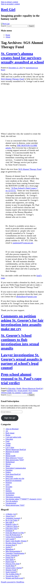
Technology (10, 495)
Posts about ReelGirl (13, 474)
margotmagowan (32, 68)
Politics (8, 472)
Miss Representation (13, 551)
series (8, 485)
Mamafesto (10, 549)
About (8, 37)
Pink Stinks (10, 559)
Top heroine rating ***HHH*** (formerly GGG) (24, 499)
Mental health (10, 456)
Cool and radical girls (13, 437)
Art (7, 431)
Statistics (9, 491)
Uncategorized (11, 503)
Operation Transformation (15, 553)
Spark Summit (11, 572)
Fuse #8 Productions (13, 535)
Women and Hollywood (14, 578)
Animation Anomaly (13, 518)
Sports (8, 489)
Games (8, 443)
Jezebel (8, 547)
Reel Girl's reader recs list (15, 478)
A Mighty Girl (11, 514)
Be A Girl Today (12, 520)
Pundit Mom (10, 566)
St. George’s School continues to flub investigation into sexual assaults (20, 341)
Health (18, 388)
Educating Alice (11, 529)
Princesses (9, 476)
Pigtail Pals (10, 557)
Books (8, 435)
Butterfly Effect (11, 524)
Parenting (9, 470)
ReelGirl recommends (13, 480)
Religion (9, 483)
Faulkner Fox (12, 391)
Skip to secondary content (10, 4)
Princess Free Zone (13, 564)
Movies (8, 464)
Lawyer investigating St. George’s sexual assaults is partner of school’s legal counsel (21, 361)
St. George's (16, 393)
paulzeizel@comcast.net (23, 243)
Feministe (9, 531)
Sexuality (9, 487)
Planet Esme (10, 562)
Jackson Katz (10, 545)
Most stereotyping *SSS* (15, 460)
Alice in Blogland (12, 429)
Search (3, 26)
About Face (10, 516)
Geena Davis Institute (13, 537)
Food (7, 441)
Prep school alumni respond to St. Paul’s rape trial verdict (21, 378)
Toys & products (12, 501)
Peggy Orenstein (12, 555)
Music (8, 466)
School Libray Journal (14, 568)
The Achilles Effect (13, 574)
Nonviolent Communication (16, 468)
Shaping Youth (11, 570)
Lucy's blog (10, 447)
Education (11, 388)
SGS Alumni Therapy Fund (12, 79)
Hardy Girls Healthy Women (16, 541)
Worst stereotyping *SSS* (15, 505)
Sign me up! (9, 418)
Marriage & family (12, 452)
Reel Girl (8, 9)
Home (8, 35)
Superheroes (10, 493)
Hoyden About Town (13, 543)
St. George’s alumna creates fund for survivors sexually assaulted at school (22, 58)
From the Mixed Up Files (15, 533)
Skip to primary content (9, 2)
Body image (10, 433)
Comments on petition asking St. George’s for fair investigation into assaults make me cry (22, 322)
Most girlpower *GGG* (14, 458)
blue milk (9, 522)
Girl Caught (10, 539)
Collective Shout (12, 526)
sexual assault (22, 391)
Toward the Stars (12, 576)
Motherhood (10, 462)
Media (8, 454)
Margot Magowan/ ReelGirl (32, 388)
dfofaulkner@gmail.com (26, 296)
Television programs (13, 497)
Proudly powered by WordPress (12, 582)
